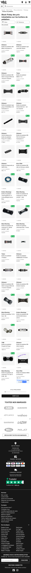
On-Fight (18, 529)
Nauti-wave (19, 527)
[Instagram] (17, 570)
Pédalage (26, 10)
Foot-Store (4, 536)
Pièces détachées (18, 10)
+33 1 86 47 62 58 (15, 452)
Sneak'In (18, 540)
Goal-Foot (4, 540)
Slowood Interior (20, 536)
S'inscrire (24, 560)
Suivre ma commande (7, 498)
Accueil (3, 10)
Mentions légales (5, 514)
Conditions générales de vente (9, 511)
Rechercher (10, 6)
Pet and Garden (20, 534)
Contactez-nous (15, 448)
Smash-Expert (20, 538)
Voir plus (15, 396)
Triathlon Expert (20, 549)
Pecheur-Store (20, 533)
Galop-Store (4, 538)
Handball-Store (5, 541)
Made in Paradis (5, 550)
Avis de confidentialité (7, 520)
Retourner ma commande (8, 500)
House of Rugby (5, 543)
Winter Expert (19, 550)
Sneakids (18, 541)
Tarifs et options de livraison (8, 518)
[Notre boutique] (22, 2)
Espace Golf (4, 534)
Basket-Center (5, 527)
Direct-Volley (4, 533)
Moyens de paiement (6, 516)
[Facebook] (13, 570)
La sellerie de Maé (6, 547)
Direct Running (5, 531)
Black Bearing (20, 192)
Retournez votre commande (15, 475)
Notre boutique (5, 522)
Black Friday (9, 10)
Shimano (4, 45)
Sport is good (19, 543)
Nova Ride (19, 163)
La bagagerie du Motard (7, 545)
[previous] (1, 419)
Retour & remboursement (8, 513)
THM (3, 342)
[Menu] (2, 6)
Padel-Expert (19, 531)
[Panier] (29, 2)
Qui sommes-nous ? (6, 507)
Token (18, 73)
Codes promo (4, 502)
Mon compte (4, 495)
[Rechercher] (5, 6)
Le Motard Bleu (5, 549)
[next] (30, 419)
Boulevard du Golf (6, 529)
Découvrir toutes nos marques (15, 435)
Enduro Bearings (6, 192)
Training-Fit (19, 545)
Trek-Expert (19, 547)
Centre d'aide (4, 497)
